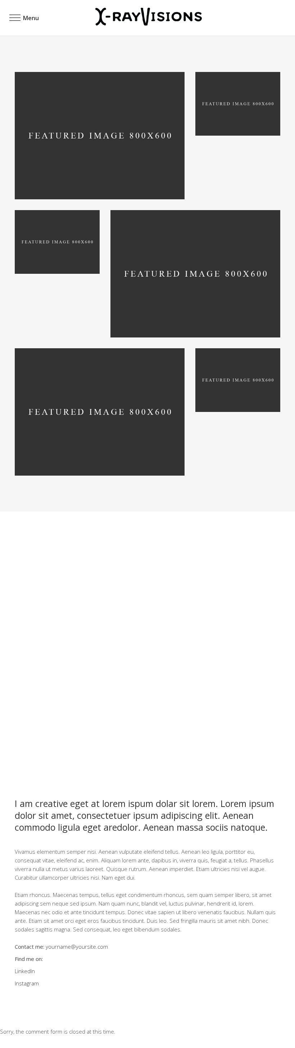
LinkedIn (25, 971)
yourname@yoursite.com (77, 946)
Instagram (27, 983)
